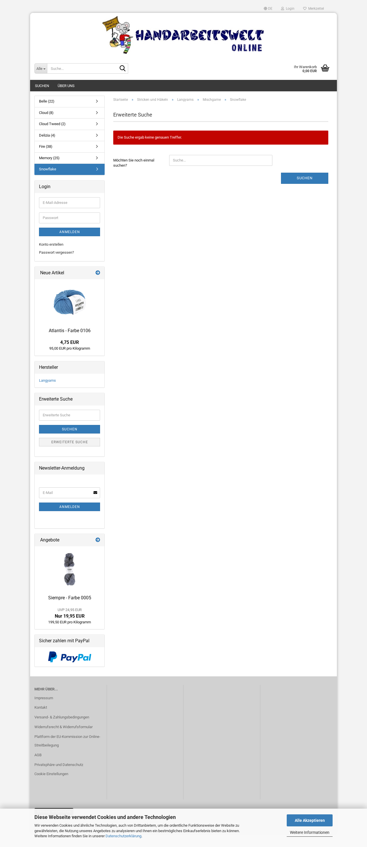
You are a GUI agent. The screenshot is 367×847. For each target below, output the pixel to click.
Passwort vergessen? (56, 252)
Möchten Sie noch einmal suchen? (133, 163)
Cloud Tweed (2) (52, 124)
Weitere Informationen (309, 832)
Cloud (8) (46, 113)
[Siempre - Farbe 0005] (69, 569)
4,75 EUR (69, 342)
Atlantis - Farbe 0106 (70, 330)
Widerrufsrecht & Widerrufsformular (63, 727)
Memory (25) (49, 158)
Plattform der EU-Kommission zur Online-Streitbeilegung (67, 740)
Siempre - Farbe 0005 (69, 597)
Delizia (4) (47, 135)
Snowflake (47, 169)
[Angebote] (97, 540)
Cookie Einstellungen (51, 774)
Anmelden (69, 232)
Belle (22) (46, 101)
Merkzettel (315, 9)
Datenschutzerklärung (123, 836)
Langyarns (47, 380)
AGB (38, 755)
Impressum (43, 698)
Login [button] (289, 9)
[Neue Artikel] (97, 273)
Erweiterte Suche (69, 442)
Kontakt (40, 707)
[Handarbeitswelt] (183, 35)
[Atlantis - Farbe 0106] (69, 302)
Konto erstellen (51, 244)
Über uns (66, 86)
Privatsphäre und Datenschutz (58, 765)
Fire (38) (45, 146)
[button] (268, 8)
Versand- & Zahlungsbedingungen (61, 717)
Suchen (42, 86)
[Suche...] (122, 69)
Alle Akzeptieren (310, 820)
